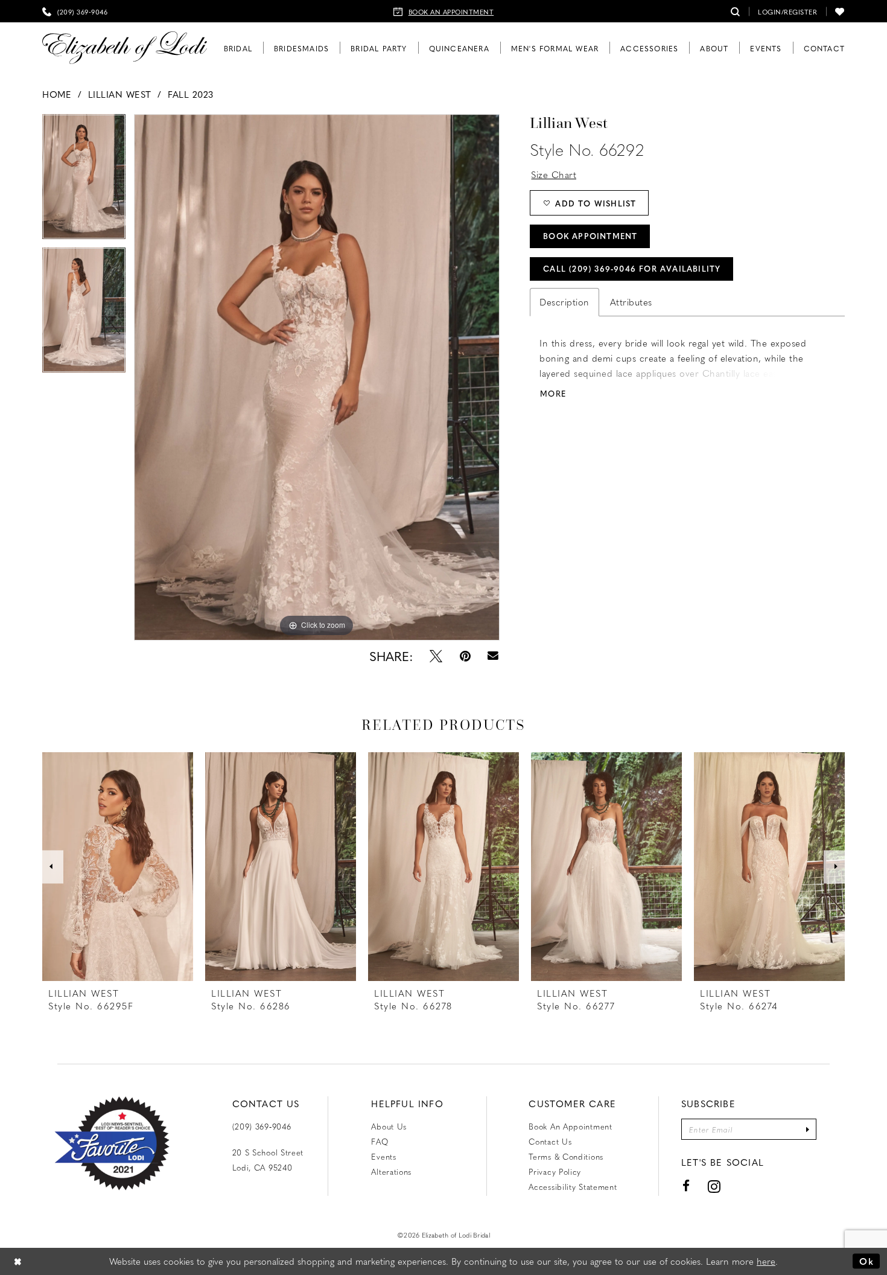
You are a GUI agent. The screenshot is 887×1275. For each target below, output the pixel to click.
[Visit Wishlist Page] (840, 11)
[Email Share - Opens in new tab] (493, 656)
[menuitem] (74, 11)
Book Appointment (590, 235)
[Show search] (735, 11)
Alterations (391, 1171)
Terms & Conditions (566, 1156)
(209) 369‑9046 (261, 1126)
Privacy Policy (555, 1171)
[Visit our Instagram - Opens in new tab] (714, 1186)
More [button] (553, 393)
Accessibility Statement (573, 1186)
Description (564, 301)
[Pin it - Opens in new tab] (465, 655)
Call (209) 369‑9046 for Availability (631, 268)
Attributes (631, 301)
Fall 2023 (191, 94)
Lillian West (119, 94)
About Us (389, 1126)
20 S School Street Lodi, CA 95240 (268, 1159)
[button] (787, 11)
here (766, 1261)
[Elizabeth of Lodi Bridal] (124, 48)
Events (383, 1156)
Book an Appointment (570, 1126)
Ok (866, 1261)
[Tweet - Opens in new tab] (436, 655)
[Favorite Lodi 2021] (112, 1143)
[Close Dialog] (18, 1261)
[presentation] (117, 866)
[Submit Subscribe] (807, 1129)
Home (56, 94)
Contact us (550, 1141)
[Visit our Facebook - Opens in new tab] (686, 1186)
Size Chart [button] (553, 174)
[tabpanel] (84, 181)
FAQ (379, 1141)
